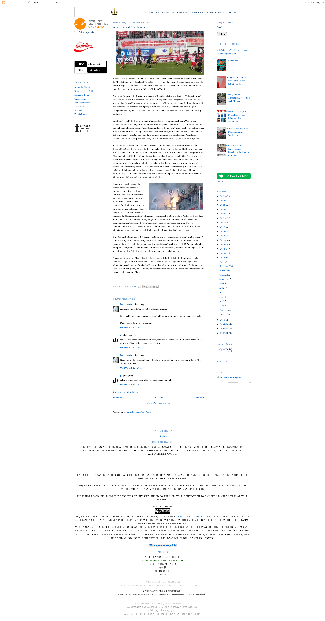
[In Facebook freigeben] (153, 286)
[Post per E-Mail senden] (140, 286)
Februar (223, 309)
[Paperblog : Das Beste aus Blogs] (225, 351)
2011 (222, 262)
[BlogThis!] (147, 286)
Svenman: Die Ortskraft (236, 60)
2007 (222, 332)
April (222, 301)
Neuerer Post (118, 397)
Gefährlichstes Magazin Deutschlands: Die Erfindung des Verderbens (236, 116)
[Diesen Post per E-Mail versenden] (144, 286)
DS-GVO (162, 435)
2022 (222, 213)
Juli (221, 287)
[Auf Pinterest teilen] (157, 286)
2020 (222, 222)
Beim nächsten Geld (83, 91)
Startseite (159, 397)
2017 (222, 235)
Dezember (224, 265)
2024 (222, 204)
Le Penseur (79, 106)
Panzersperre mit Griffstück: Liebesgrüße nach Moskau (237, 97)
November (224, 270)
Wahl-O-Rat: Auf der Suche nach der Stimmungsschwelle (231, 52)
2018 (222, 231)
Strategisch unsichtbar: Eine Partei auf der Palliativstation (235, 80)
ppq (122, 334)
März (222, 305)
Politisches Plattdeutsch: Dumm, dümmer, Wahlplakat (236, 132)
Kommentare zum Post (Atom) (137, 411)
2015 (222, 244)
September (224, 279)
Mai (221, 296)
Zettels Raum (80, 114)
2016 (222, 240)
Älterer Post (198, 397)
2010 (222, 319)
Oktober (223, 274)
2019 (222, 226)
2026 (222, 196)
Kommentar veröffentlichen (125, 392)
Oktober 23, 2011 (131, 327)
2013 (222, 253)
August (222, 283)
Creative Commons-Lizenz (194, 516)
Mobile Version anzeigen (158, 402)
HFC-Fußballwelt (82, 102)
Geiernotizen (80, 98)
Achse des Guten (82, 87)
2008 (222, 328)
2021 (222, 218)
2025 (222, 200)
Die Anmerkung (81, 94)
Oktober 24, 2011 (131, 384)
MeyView (78, 110)
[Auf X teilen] (150, 286)
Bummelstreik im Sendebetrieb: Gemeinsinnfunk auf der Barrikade (237, 150)
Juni (221, 292)
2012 (222, 257)
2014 (222, 248)
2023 (222, 209)
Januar (222, 314)
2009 (222, 324)
